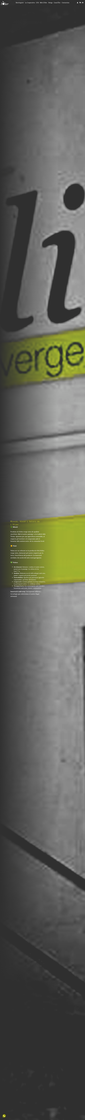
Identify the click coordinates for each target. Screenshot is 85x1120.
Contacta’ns (65, 2)
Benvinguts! (20, 2)
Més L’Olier (43, 2)
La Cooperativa (30, 2)
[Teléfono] (4, 1116)
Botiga (50, 2)
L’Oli (37, 2)
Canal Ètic (57, 2)
